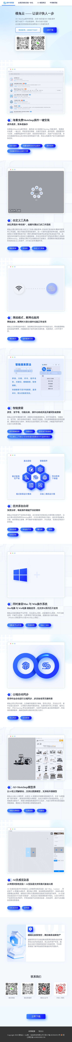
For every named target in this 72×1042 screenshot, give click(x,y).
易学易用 (50, 146)
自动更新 (26, 718)
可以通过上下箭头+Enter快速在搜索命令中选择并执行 (29, 437)
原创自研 (12, 529)
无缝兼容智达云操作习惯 (18, 151)
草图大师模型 (14, 811)
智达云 (41, 1031)
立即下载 (50, 30)
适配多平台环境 (15, 625)
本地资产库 (27, 529)
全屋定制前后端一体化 (25, 3)
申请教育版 (53, 3)
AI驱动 (41, 811)
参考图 (26, 908)
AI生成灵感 (13, 908)
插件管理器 (10, 3)
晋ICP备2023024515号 (52, 1035)
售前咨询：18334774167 (28, 30)
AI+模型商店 (41, 3)
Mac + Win (45, 625)
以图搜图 (29, 811)
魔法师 (39, 529)
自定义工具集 (39, 248)
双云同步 (12, 718)
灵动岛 (25, 248)
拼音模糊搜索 (14, 431)
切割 (50, 529)
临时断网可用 (28, 339)
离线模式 (12, 339)
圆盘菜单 (12, 248)
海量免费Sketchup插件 (31, 146)
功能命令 (29, 431)
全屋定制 (12, 535)
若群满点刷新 (22, 43)
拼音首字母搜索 (45, 431)
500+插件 (13, 146)
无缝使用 (31, 625)
